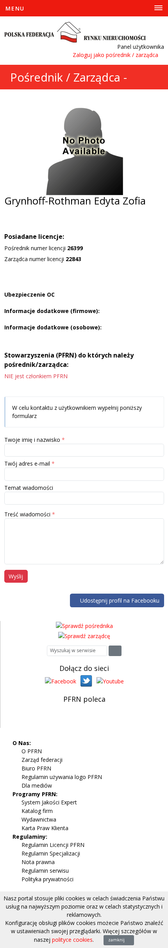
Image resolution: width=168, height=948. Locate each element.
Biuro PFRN (36, 768)
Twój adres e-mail (27, 463)
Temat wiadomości (28, 487)
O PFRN (31, 751)
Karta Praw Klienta (44, 828)
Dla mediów (36, 785)
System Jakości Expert (49, 802)
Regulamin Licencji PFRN (52, 844)
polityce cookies (72, 939)
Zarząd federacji (42, 759)
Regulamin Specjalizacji (50, 853)
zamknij (117, 940)
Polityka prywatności (47, 879)
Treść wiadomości (27, 514)
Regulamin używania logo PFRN (61, 777)
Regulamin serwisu (45, 870)
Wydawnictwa (38, 819)
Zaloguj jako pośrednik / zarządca (115, 55)
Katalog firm (37, 811)
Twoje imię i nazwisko (32, 439)
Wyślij (16, 576)
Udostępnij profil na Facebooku (119, 600)
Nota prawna (38, 862)
